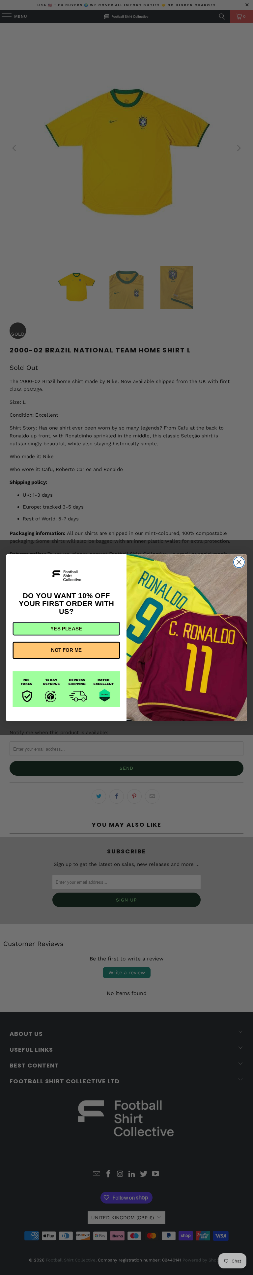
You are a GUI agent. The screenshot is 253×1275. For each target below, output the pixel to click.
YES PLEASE (66, 628)
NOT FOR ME (66, 650)
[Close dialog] (239, 562)
